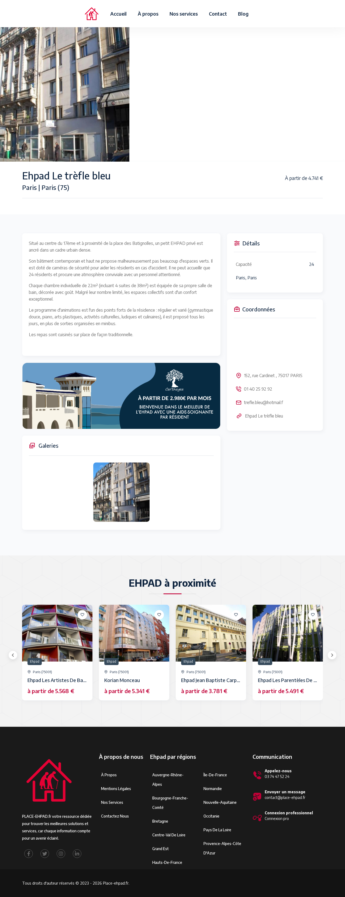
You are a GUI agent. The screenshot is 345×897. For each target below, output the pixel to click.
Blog (243, 14)
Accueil (118, 14)
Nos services (184, 14)
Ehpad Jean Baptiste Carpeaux (214, 680)
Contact (218, 14)
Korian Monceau (122, 680)
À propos (148, 14)
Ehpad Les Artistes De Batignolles (64, 680)
